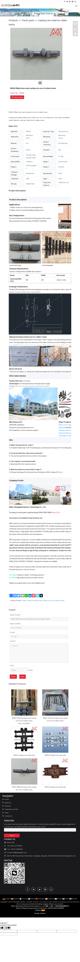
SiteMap (38, 910)
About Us (7, 802)
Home (6, 799)
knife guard (69, 433)
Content (13, 641)
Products (13, 20)
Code (12, 665)
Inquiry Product (15, 615)
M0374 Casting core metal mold (55, 787)
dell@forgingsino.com (19, 852)
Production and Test (11, 809)
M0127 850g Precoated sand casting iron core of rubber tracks (43, 600)
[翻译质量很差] (7, 928)
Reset (22, 676)
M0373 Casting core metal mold (24, 755)
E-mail (12, 632)
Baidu (43, 913)
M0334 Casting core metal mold (55, 755)
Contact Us (8, 816)
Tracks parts (28, 20)
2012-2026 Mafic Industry (17, 902)
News (6, 812)
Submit (13, 676)
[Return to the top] (75, 34)
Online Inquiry (18, 97)
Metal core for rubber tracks (68, 425)
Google (36, 913)
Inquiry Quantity (15, 623)
